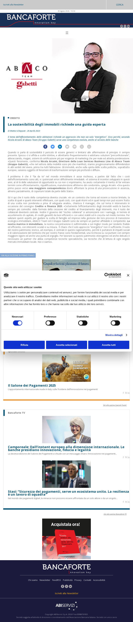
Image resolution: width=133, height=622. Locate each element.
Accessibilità (99, 580)
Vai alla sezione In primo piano (17, 255)
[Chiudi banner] (128, 275)
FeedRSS (56, 580)
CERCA (119, 5)
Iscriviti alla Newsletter (13, 4)
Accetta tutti (109, 344)
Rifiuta (24, 344)
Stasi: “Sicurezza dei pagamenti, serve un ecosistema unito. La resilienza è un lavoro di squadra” (68, 493)
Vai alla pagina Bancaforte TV (115, 514)
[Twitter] (125, 26)
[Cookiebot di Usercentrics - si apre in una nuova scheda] (107, 275)
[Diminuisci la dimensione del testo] (90, 148)
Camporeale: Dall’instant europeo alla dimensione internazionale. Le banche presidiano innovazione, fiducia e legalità (66, 448)
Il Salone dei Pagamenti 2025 (32, 385)
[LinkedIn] (128, 26)
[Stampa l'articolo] (76, 148)
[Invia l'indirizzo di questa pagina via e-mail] (69, 148)
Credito (15, 118)
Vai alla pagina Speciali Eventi (115, 405)
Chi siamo (33, 580)
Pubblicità (68, 580)
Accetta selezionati (66, 344)
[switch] (50, 323)
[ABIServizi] (66, 606)
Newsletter (45, 580)
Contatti (87, 580)
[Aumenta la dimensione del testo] (83, 148)
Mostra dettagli (114, 335)
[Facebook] (121, 26)
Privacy (78, 580)
